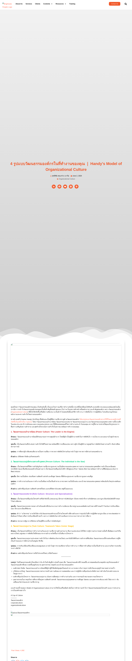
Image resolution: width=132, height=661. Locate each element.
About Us (19, 4)
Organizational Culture (67, 179)
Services (29, 4)
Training (72, 4)
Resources (60, 4)
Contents (46, 4)
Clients (37, 4)
